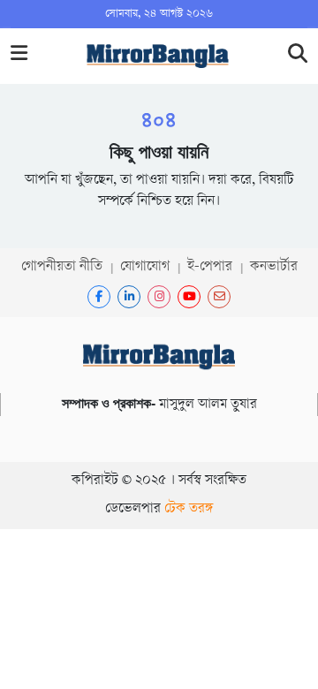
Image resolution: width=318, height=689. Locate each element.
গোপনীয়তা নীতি (61, 267)
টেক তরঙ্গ (189, 509)
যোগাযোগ (145, 267)
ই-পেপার (209, 267)
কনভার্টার (274, 267)
